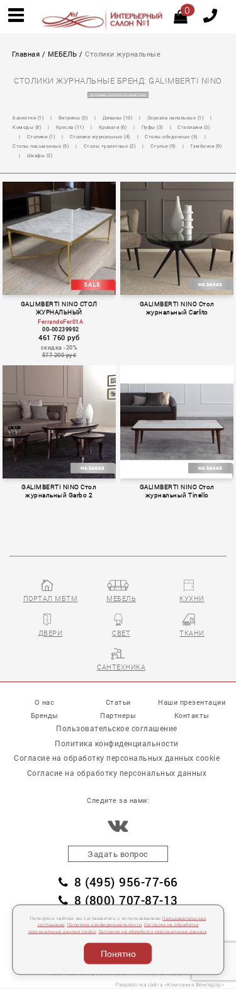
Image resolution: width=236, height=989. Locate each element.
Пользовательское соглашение (116, 728)
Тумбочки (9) (206, 146)
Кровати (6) (113, 127)
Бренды (45, 715)
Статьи (118, 702)
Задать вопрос (118, 854)
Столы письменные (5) (41, 146)
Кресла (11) (70, 127)
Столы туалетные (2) (110, 146)
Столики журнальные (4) (100, 136)
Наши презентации (191, 702)
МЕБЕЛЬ (62, 54)
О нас (45, 702)
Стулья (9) (163, 146)
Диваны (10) (118, 117)
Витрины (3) (74, 117)
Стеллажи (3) (193, 127)
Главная (26, 54)
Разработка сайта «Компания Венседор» (169, 984)
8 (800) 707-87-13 (126, 900)
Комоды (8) (27, 127)
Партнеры (118, 715)
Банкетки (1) (28, 117)
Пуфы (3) (153, 127)
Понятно (118, 954)
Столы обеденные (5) (171, 136)
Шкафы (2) (40, 155)
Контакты (192, 715)
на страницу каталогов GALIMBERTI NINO (118, 95)
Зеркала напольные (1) (176, 117)
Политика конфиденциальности (104, 924)
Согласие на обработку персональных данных (153, 931)
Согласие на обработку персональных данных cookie (117, 758)
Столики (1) (41, 136)
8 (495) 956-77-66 (126, 882)
